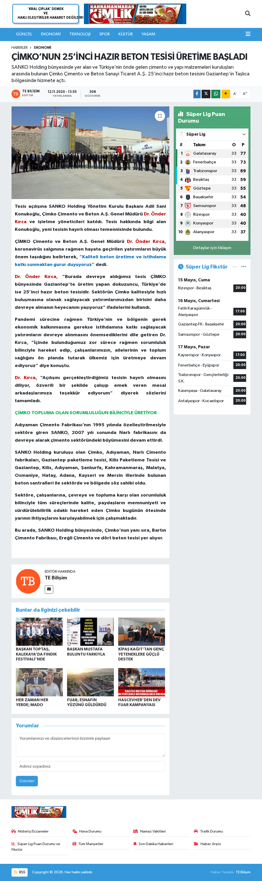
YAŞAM (148, 34)
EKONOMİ (51, 34)
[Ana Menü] (248, 34)
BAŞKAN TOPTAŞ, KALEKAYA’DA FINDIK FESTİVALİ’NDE (36, 654)
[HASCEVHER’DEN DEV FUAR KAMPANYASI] (141, 682)
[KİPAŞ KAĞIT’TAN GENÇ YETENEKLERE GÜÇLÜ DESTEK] (141, 631)
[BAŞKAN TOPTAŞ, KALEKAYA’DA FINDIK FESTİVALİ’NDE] (39, 631)
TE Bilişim (56, 577)
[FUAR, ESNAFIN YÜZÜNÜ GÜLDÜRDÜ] (90, 682)
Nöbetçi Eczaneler (33, 831)
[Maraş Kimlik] (135, 14)
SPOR (104, 34)
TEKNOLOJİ (80, 34)
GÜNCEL (24, 34)
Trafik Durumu (211, 831)
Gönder (27, 781)
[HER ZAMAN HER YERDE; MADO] (39, 682)
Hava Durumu (90, 831)
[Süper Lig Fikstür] (243, 267)
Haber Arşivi (211, 844)
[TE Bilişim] (28, 581)
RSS (21, 872)
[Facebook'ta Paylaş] (197, 94)
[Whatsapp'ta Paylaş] (215, 94)
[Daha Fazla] (226, 94)
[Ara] (247, 14)
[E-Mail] (49, 589)
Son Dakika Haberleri (156, 844)
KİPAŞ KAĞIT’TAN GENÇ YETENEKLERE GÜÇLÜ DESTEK (141, 654)
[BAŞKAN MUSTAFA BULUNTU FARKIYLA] (90, 631)
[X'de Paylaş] (206, 94)
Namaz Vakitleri (153, 831)
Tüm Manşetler (90, 844)
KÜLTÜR (125, 34)
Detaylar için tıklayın (212, 248)
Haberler (20, 48)
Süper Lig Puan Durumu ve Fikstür (36, 847)
